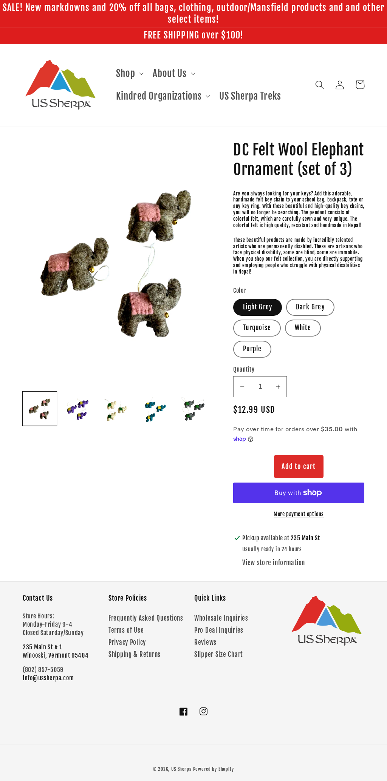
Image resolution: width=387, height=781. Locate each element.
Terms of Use (126, 630)
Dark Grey (310, 307)
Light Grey (257, 307)
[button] (129, 73)
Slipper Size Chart (218, 654)
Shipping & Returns (134, 654)
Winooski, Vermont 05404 (56, 655)
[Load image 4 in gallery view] (155, 409)
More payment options (299, 514)
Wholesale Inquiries (221, 618)
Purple (252, 349)
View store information (273, 563)
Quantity (243, 369)
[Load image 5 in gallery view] (193, 409)
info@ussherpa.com (48, 678)
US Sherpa (181, 769)
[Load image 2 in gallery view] (78, 409)
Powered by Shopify (213, 769)
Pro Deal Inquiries (218, 630)
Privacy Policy (127, 642)
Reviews (205, 642)
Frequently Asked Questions (145, 618)
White (303, 328)
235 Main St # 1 (42, 647)
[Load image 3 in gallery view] (117, 409)
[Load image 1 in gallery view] (40, 409)
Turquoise (257, 328)
